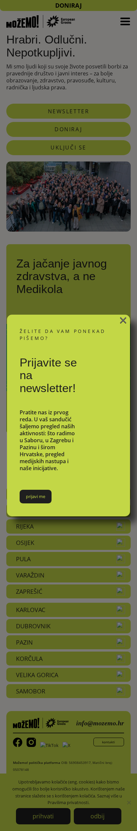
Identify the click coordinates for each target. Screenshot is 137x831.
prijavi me (35, 496)
